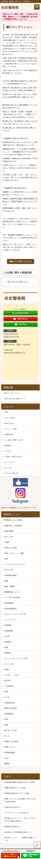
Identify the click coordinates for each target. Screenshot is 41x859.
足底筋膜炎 (8, 631)
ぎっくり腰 (8, 664)
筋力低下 (7, 680)
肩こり (7, 736)
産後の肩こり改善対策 (13, 526)
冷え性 (7, 636)
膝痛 (6, 581)
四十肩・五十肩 (10, 730)
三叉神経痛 (8, 686)
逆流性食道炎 (9, 703)
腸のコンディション (12, 393)
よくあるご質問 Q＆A (13, 440)
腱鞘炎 (7, 763)
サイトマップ (9, 462)
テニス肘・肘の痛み (12, 597)
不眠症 (7, 542)
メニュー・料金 (10, 429)
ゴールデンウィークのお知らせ (16, 813)
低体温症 (7, 642)
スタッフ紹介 (9, 418)
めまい (7, 758)
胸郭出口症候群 (10, 708)
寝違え (7, 669)
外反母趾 (7, 625)
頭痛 (6, 725)
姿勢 (6, 559)
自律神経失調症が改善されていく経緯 (19, 782)
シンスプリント (10, 620)
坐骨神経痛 (8, 603)
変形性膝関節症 (10, 609)
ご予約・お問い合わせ (13, 457)
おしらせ (7, 468)
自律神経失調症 (10, 575)
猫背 (6, 719)
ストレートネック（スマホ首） (16, 658)
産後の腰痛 (8, 531)
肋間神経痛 (8, 714)
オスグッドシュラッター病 (14, 614)
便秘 (6, 647)
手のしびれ (8, 570)
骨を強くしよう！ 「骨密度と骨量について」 (20, 839)
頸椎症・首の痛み (11, 741)
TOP (6, 412)
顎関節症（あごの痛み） (14, 520)
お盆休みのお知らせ (12, 807)
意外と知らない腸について (17, 282)
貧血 (6, 691)
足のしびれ (8, 537)
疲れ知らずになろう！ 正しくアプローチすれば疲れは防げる (20, 819)
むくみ (7, 697)
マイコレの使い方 (11, 473)
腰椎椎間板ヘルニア (12, 592)
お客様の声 (8, 434)
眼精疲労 (7, 653)
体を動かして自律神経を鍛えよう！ (18, 832)
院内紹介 (7, 445)
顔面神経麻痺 (9, 752)
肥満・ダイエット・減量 (14, 553)
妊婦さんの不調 (10, 548)
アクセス (7, 451)
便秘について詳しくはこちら (20, 261)
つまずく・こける (11, 675)
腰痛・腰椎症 (9, 586)
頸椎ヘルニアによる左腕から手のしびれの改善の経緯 (20, 800)
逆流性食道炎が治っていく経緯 (16, 793)
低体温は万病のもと (12, 826)
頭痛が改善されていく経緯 (14, 788)
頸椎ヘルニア (9, 747)
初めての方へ (9, 423)
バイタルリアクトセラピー (14, 564)
